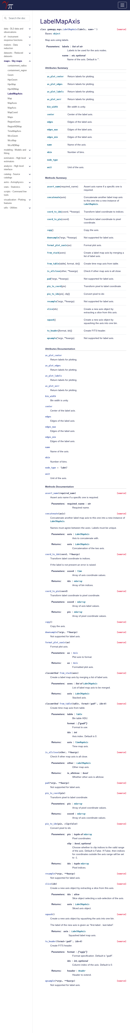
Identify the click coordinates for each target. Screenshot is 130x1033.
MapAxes (12, 103)
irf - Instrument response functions (13, 38)
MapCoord (13, 112)
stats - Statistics (12, 187)
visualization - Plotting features (15, 201)
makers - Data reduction (11, 47)
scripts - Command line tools (15, 193)
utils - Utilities (10, 208)
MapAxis (12, 108)
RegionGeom (14, 122)
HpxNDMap (13, 89)
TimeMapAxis (14, 131)
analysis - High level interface (14, 168)
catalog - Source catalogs (12, 176)
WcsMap (12, 140)
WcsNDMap (13, 145)
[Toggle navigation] (122, 5)
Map (10, 98)
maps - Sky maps (13, 61)
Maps (10, 117)
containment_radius (17, 65)
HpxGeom (12, 80)
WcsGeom (13, 136)
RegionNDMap (15, 126)
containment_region (17, 70)
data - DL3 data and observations (13, 30)
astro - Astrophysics (14, 182)
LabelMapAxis (15, 94)
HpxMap (12, 84)
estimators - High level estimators (15, 160)
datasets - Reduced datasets (13, 55)
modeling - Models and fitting (15, 151)
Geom (11, 75)
